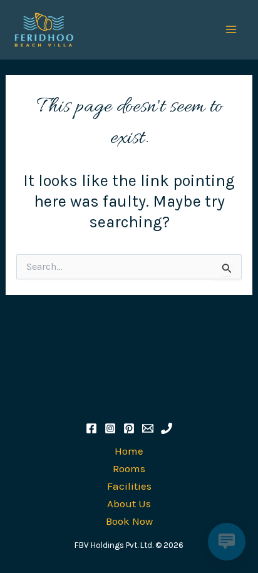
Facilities (129, 486)
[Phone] (166, 428)
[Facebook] (91, 428)
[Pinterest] (129, 428)
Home (129, 451)
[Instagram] (110, 428)
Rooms (129, 468)
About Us (129, 503)
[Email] (147, 428)
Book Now (129, 521)
